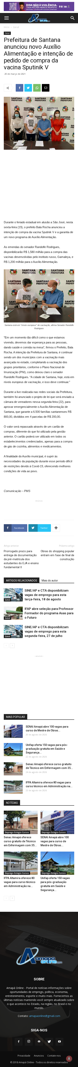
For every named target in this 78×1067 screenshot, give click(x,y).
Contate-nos (54, 1055)
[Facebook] (18, 1041)
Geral (16, 27)
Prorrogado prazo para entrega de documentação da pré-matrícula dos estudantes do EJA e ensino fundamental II (21, 559)
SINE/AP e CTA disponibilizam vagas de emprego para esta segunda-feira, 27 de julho (47, 631)
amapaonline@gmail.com (44, 1016)
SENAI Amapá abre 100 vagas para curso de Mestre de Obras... (55, 841)
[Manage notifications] (69, 1059)
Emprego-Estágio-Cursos (17, 832)
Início (6, 27)
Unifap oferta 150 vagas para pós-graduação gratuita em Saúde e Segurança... (47, 748)
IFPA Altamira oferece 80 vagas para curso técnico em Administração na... (19, 882)
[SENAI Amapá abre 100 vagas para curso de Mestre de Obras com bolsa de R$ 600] (13, 731)
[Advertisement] (39, 178)
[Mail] (39, 1041)
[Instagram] (29, 1041)
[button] (72, 18)
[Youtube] (59, 1041)
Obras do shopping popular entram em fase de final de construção (57, 555)
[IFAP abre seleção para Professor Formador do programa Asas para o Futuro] (13, 613)
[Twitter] (49, 1041)
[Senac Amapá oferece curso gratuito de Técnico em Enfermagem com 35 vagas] (13, 768)
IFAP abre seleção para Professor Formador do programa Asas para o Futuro (49, 613)
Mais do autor (50, 580)
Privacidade (24, 1055)
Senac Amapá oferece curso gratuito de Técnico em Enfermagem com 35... (20, 841)
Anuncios (39, 1055)
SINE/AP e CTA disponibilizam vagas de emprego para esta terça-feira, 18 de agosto (47, 595)
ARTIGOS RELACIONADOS (21, 580)
